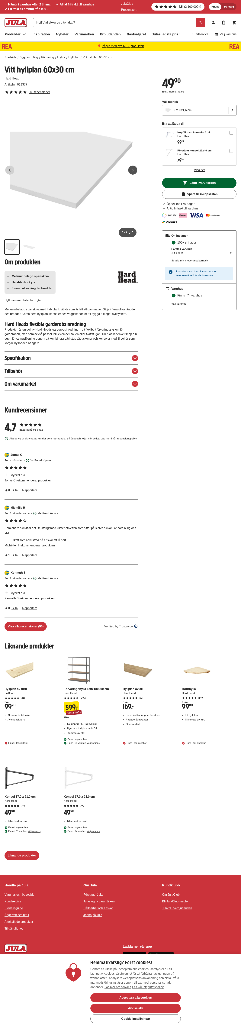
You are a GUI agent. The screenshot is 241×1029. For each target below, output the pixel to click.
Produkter (13, 34)
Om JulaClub (171, 894)
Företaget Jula (93, 894)
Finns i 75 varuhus (24, 831)
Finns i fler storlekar (18, 743)
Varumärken (84, 34)
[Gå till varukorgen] (234, 22)
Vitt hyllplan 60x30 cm (97, 57)
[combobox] (119, 22)
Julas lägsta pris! (166, 34)
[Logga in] (213, 22)
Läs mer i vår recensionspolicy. (119, 438)
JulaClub (127, 3)
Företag (229, 6)
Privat (215, 6)
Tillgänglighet (14, 928)
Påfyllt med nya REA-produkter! (123, 46)
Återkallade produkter (19, 921)
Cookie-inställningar (135, 1018)
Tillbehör (13, 370)
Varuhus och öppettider (20, 894)
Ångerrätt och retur (17, 915)
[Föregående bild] (9, 170)
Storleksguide (14, 908)
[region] (120, 991)
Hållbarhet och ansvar (98, 908)
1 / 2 (124, 232)
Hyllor (61, 57)
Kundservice (200, 34)
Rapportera (29, 490)
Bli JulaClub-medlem (176, 901)
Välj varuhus (228, 34)
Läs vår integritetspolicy (148, 987)
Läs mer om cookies (117, 987)
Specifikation (18, 357)
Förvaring (47, 57)
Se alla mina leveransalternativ (189, 260)
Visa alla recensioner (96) (25, 626)
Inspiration (41, 34)
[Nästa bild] (132, 170)
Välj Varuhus (178, 303)
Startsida (10, 57)
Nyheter (62, 34)
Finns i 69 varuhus (83, 743)
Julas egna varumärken (99, 901)
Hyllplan (73, 57)
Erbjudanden (110, 34)
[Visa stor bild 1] (71, 170)
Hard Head (12, 78)
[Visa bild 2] (28, 246)
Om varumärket (20, 383)
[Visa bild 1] (12, 246)
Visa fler (199, 170)
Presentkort (128, 9)
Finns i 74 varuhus (83, 831)
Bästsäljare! (136, 34)
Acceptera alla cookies (135, 997)
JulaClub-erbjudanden (177, 908)
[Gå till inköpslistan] (223, 22)
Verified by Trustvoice (118, 626)
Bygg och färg (29, 57)
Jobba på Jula (92, 915)
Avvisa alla (135, 1008)
